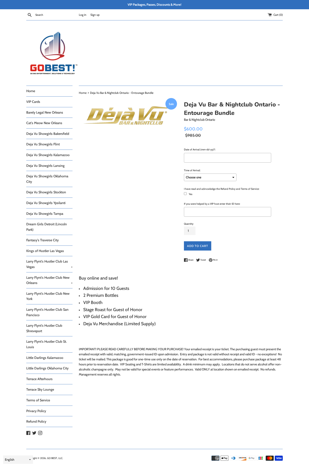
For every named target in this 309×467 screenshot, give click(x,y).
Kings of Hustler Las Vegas (45, 251)
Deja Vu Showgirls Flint (43, 144)
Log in (82, 14)
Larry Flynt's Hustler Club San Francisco (47, 312)
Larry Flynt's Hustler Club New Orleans (49, 280)
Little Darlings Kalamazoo (44, 358)
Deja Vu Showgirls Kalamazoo (48, 155)
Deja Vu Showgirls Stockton (46, 192)
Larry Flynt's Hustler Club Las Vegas (49, 264)
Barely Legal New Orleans (44, 112)
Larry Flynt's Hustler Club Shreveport (44, 328)
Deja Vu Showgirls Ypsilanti (46, 203)
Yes (190, 194)
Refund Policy (36, 421)
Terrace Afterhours (39, 379)
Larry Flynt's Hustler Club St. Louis (46, 344)
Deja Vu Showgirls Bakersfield (47, 134)
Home (30, 91)
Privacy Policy (36, 411)
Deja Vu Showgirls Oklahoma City (47, 179)
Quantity (188, 223)
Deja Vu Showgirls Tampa (44, 214)
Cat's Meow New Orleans (44, 123)
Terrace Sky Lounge (40, 389)
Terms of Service (38, 400)
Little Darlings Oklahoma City (47, 368)
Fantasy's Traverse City (42, 240)
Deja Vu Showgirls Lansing (45, 166)
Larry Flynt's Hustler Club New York (48, 296)
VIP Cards (33, 102)
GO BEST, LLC (54, 458)
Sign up (95, 14)
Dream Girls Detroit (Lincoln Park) (46, 227)
